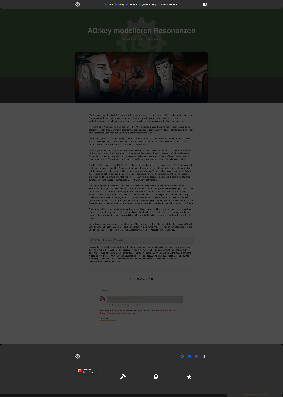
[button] (278, 373)
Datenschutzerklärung (250, 394)
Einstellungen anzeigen (269, 388)
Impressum (263, 394)
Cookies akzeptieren (237, 388)
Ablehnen (253, 388)
